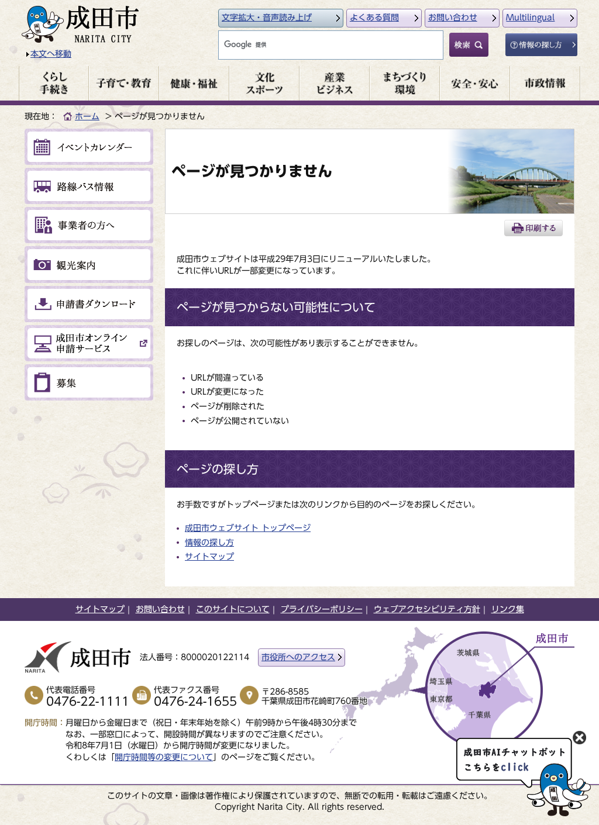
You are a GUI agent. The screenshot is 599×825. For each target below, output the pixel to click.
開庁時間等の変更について (164, 757)
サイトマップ (209, 557)
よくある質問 (374, 17)
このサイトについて (233, 609)
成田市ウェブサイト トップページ (248, 528)
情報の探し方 (209, 543)
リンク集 (507, 609)
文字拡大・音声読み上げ (267, 17)
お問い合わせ (452, 17)
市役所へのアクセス (298, 657)
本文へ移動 (50, 54)
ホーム (87, 116)
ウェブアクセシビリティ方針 (427, 609)
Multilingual (530, 17)
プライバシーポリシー (322, 609)
